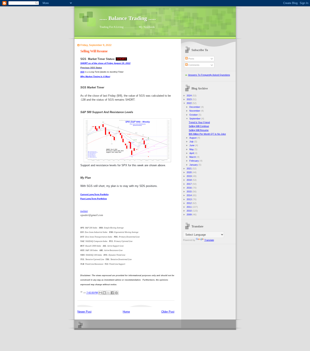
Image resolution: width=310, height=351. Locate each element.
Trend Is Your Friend (199, 122)
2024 (189, 95)
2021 (189, 168)
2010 (189, 210)
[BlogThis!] (104, 293)
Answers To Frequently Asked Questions (209, 75)
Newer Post (84, 311)
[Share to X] (108, 293)
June (192, 145)
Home (126, 311)
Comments (193, 65)
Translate (209, 240)
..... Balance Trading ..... (128, 18)
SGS (82, 72)
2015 (189, 191)
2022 (189, 103)
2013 (189, 199)
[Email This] (100, 293)
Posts (191, 58)
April (191, 153)
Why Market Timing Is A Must (95, 76)
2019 (189, 176)
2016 (189, 187)
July (191, 141)
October (193, 114)
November (195, 110)
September (195, 118)
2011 (189, 207)
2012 (189, 203)
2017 (189, 184)
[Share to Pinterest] (116, 293)
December (195, 107)
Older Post (167, 311)
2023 (189, 99)
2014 (189, 195)
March (193, 157)
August (193, 137)
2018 (189, 180)
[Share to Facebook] (112, 293)
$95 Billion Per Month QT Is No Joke (207, 134)
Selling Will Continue (199, 126)
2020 (189, 172)
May (191, 149)
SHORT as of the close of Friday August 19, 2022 (105, 63)
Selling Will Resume (199, 130)
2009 (189, 214)
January (193, 164)
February (194, 160)
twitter (84, 211)
